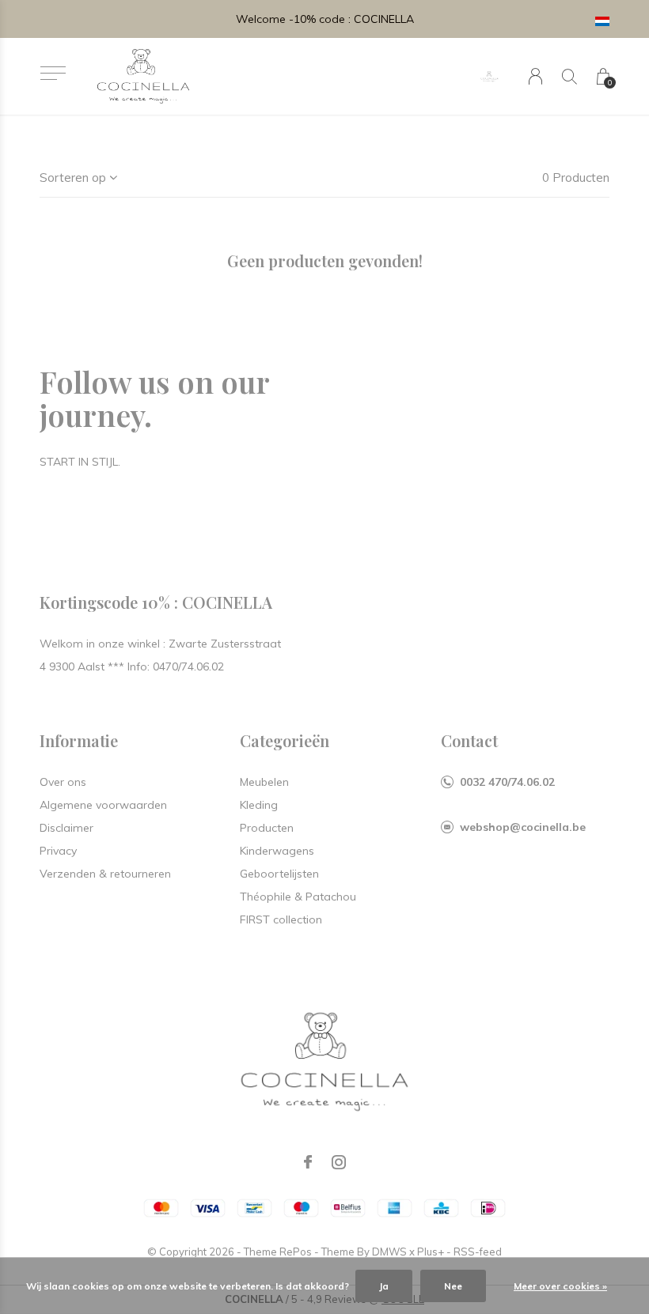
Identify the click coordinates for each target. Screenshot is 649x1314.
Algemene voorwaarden (103, 805)
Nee (453, 1286)
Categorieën (284, 740)
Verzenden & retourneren (105, 874)
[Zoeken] (569, 76)
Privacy (58, 851)
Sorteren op (73, 177)
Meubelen (264, 782)
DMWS (389, 1251)
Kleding (259, 805)
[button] (52, 73)
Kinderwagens (277, 851)
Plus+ (430, 1251)
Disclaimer (66, 828)
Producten (267, 828)
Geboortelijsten (279, 874)
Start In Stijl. (80, 462)
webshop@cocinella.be (523, 827)
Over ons (63, 782)
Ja (384, 1286)
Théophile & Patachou (298, 896)
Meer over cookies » (560, 1286)
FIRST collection (281, 919)
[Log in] (535, 76)
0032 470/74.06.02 (507, 782)
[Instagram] (339, 1162)
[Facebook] (308, 1162)
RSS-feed (478, 1251)
